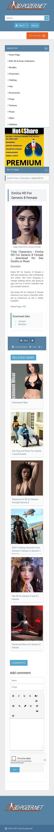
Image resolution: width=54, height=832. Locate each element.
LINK (24, 306)
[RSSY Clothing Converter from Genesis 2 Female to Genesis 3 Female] (27, 543)
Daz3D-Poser (12, 178)
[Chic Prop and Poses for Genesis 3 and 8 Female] (27, 446)
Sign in (21, 25)
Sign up (35, 25)
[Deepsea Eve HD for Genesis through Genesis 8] (27, 495)
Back (25, 340)
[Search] (46, 18)
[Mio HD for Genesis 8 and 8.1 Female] (27, 591)
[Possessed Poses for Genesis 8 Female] (27, 640)
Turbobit (22, 321)
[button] (13, 695)
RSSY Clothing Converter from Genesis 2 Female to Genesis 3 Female (26, 550)
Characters (25, 178)
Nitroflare (22, 324)
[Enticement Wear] (27, 398)
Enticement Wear (20, 402)
